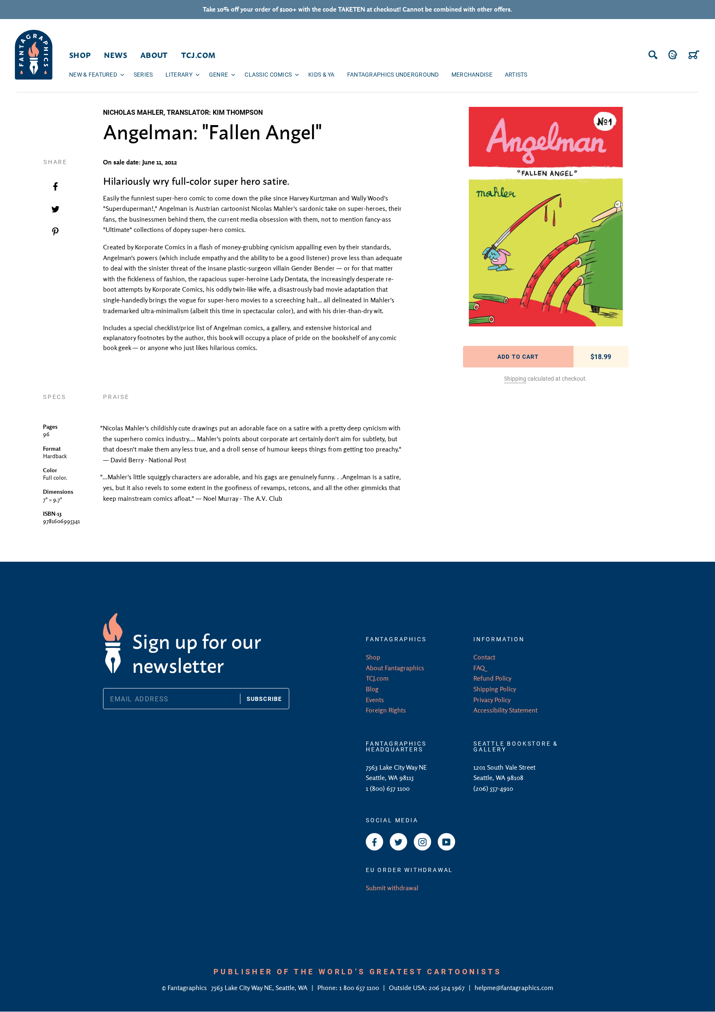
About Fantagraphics (395, 668)
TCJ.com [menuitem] (198, 54)
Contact (484, 657)
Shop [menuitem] (80, 54)
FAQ (479, 668)
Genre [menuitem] (218, 74)
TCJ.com (377, 678)
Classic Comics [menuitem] (268, 74)
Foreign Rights (386, 710)
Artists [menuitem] (516, 74)
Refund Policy (492, 678)
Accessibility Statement (505, 710)
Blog (372, 689)
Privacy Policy (492, 700)
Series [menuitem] (143, 74)
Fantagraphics (188, 987)
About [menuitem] (154, 54)
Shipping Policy (494, 689)
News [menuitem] (115, 54)
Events (375, 700)
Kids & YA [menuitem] (321, 74)
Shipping (515, 378)
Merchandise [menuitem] (471, 74)
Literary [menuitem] (179, 74)
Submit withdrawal (392, 888)
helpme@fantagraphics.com (514, 987)
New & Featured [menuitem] (93, 74)
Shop (373, 657)
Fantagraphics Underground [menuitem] (393, 74)
